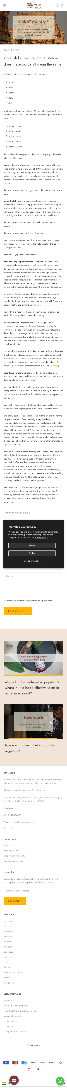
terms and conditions (13, 1015)
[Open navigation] (4, 5)
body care (8, 951)
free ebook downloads (14, 860)
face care (8, 931)
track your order (11, 850)
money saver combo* (14, 972)
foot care (8, 957)
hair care (8, 926)
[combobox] (33, 1083)
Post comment (17, 611)
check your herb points (14, 855)
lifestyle (7, 967)
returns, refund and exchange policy (20, 1010)
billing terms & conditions (15, 1031)
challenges (8, 920)
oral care (8, 946)
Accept (32, 545)
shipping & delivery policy (16, 1005)
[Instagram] (12, 827)
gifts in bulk (9, 1000)
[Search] (57, 5)
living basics (9, 982)
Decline (32, 553)
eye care (8, 936)
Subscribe (14, 901)
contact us (8, 1026)
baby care (8, 962)
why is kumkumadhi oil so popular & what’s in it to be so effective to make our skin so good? (32, 687)
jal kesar (54, 365)
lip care (7, 941)
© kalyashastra (34, 1045)
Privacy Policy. (41, 537)
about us (8, 845)
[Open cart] (63, 5)
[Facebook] (5, 827)
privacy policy (10, 1021)
